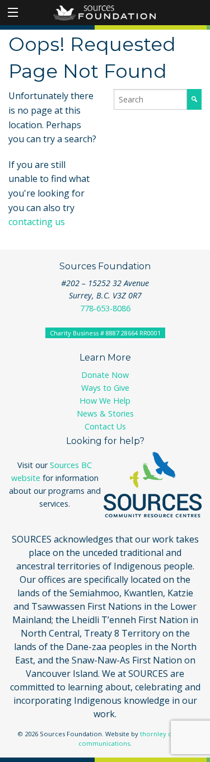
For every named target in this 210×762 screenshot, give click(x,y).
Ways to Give (105, 387)
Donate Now (105, 375)
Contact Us (105, 426)
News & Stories (105, 413)
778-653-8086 (105, 308)
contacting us (36, 222)
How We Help (105, 400)
